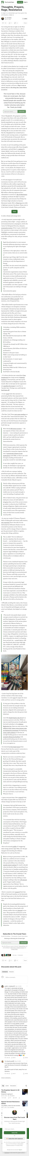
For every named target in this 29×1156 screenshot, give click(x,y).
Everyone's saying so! (7, 1094)
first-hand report (15, 747)
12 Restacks (20, 955)
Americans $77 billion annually (10, 299)
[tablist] (8, 971)
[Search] (26, 1085)
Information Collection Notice (17, 947)
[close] (24, 1110)
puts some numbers (20, 414)
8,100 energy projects (15, 429)
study (7, 394)
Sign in (25, 2)
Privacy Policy (19, 1145)
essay (14, 698)
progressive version (6, 228)
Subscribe (20, 2)
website (20, 149)
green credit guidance (9, 733)
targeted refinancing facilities (11, 737)
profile (14, 847)
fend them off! (5, 390)
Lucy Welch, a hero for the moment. (10, 1105)
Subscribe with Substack (15, 1138)
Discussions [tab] (13, 1085)
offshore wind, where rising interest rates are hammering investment (15, 729)
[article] (14, 1094)
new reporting (5, 523)
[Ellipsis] (27, 986)
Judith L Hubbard (9, 986)
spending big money (9, 386)
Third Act (19, 203)
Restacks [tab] (11, 971)
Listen (25, 18)
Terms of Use (22, 946)
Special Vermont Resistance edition (10, 1102)
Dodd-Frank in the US (15, 718)
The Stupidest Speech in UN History (10, 1091)
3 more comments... (6, 1078)
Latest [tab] (7, 1085)
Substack (7, 1152)
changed (19, 910)
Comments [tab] (5, 971)
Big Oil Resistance (22, 195)
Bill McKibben (8, 17)
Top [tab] (3, 1085)
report (24, 315)
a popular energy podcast (13, 864)
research (20, 798)
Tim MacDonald (9, 1061)
